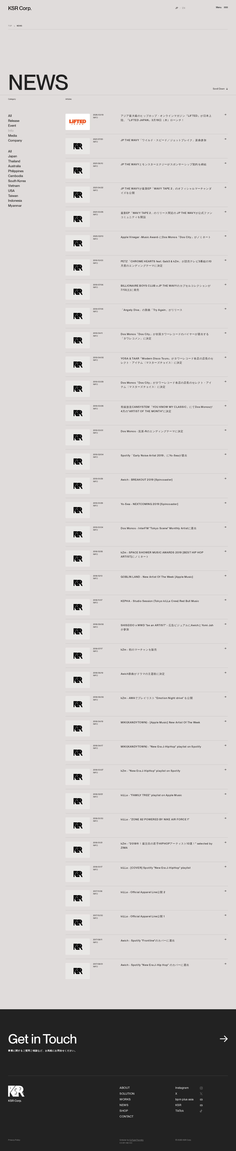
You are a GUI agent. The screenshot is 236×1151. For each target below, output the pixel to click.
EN (183, 8)
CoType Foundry (136, 1140)
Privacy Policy (14, 1140)
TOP (10, 26)
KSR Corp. (20, 8)
